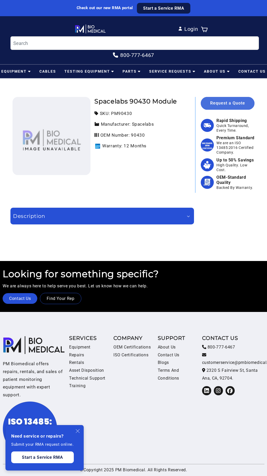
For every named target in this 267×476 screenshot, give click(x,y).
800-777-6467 (220, 347)
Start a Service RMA (163, 8)
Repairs (76, 354)
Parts (130, 71)
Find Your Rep (60, 298)
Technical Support (87, 378)
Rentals (76, 362)
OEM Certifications (132, 347)
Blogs (163, 362)
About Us (215, 71)
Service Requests (170, 71)
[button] (204, 29)
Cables (47, 71)
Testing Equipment (87, 71)
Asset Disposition (86, 370)
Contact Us (252, 71)
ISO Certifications (130, 354)
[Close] (78, 431)
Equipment (14, 71)
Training (77, 385)
